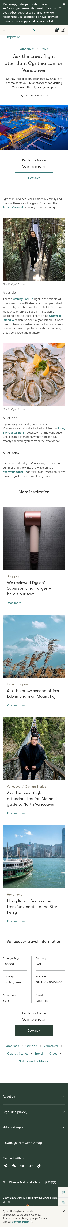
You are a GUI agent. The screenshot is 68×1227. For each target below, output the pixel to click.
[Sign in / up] (63, 30)
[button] (63, 1211)
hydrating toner (13, 472)
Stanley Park (21, 299)
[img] (64, 4)
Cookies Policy (20, 1221)
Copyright (8, 1197)
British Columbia (13, 207)
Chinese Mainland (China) (25, 1182)
